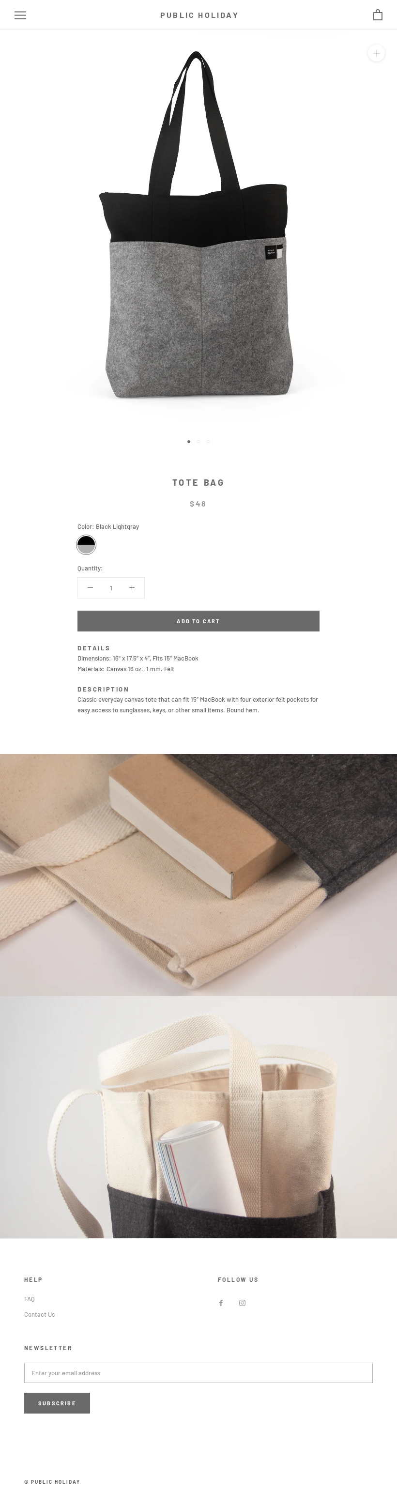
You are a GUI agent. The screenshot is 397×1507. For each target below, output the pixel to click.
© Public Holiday (52, 1482)
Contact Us (39, 1314)
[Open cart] (377, 15)
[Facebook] (221, 1302)
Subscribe (57, 1403)
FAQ (29, 1299)
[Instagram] (242, 1302)
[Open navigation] (20, 15)
